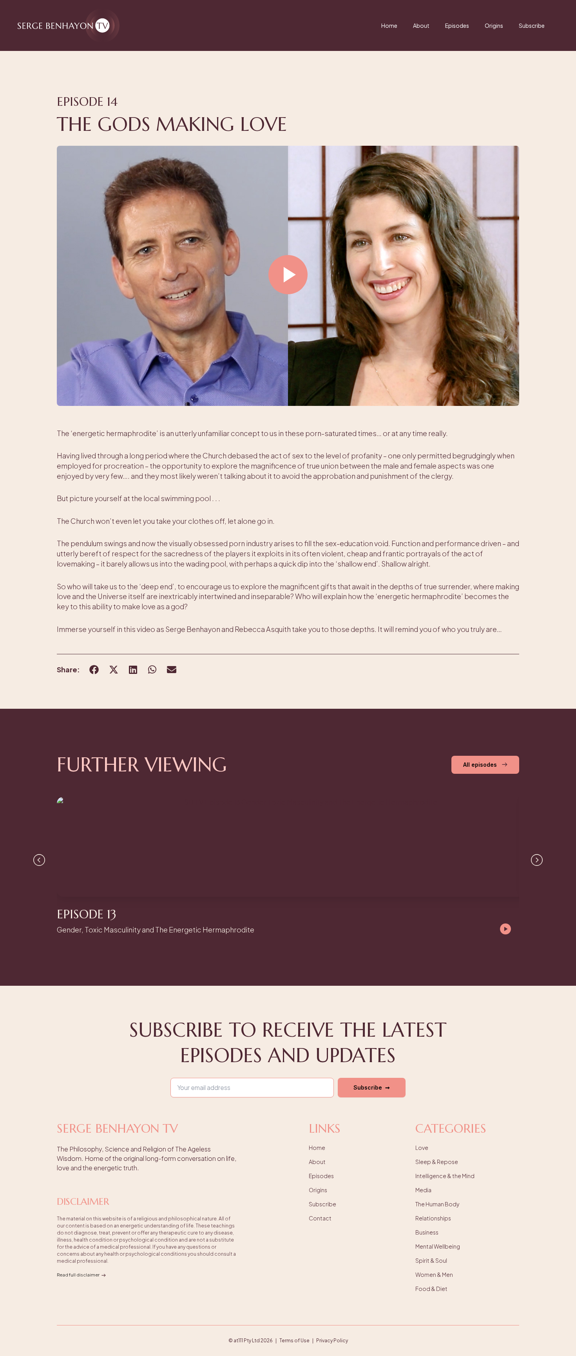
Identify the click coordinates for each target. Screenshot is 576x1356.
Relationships (433, 1218)
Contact (320, 1218)
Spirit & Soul (431, 1260)
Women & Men (434, 1274)
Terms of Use (294, 1340)
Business (426, 1232)
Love (421, 1147)
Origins (494, 25)
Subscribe (532, 25)
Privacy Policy (332, 1340)
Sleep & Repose (436, 1161)
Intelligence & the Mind (445, 1175)
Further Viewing (142, 764)
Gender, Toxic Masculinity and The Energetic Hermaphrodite (155, 929)
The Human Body (437, 1204)
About (421, 25)
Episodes (457, 25)
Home (389, 25)
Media (423, 1189)
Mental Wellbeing (437, 1246)
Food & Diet (431, 1288)
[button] (288, 276)
